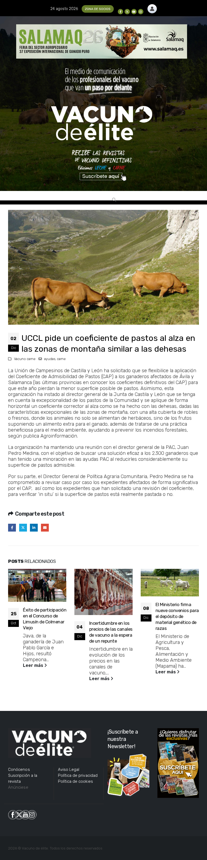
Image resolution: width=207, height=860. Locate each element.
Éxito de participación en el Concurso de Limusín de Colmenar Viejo (44, 618)
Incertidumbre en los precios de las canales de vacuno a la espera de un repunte (111, 631)
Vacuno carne (25, 359)
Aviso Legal (69, 769)
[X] (127, 11)
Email (45, 528)
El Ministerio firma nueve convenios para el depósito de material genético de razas (177, 616)
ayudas (49, 359)
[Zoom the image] (152, 7)
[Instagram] (140, 11)
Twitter (23, 528)
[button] (114, 200)
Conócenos (19, 769)
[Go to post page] (37, 585)
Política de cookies (75, 781)
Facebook (12, 528)
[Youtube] (134, 11)
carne (61, 359)
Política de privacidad (78, 775)
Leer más (33, 665)
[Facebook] (120, 11)
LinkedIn (34, 528)
